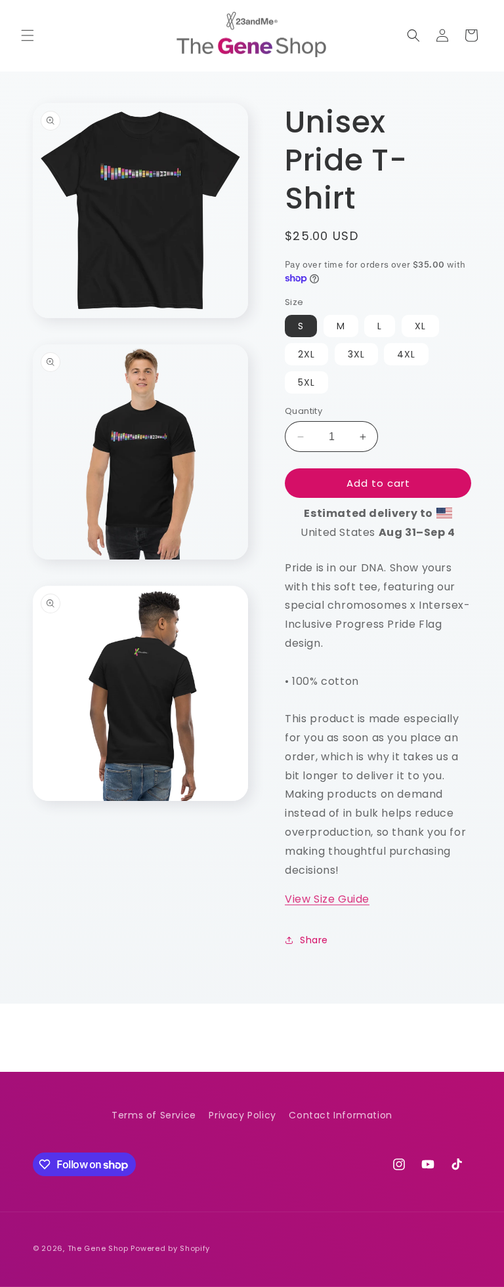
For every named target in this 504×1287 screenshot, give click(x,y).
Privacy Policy (242, 1115)
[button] (27, 35)
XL (420, 326)
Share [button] (314, 940)
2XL (306, 354)
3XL (356, 354)
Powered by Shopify (170, 1248)
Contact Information (340, 1115)
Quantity (303, 411)
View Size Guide (327, 899)
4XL (406, 354)
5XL (306, 382)
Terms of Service (154, 1115)
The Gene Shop (98, 1248)
